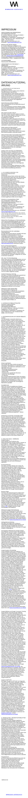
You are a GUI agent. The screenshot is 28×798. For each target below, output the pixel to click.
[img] (14, 4)
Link (6, 506)
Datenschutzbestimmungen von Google (10, 666)
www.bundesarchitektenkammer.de (15, 55)
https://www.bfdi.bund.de (7, 243)
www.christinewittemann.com (14, 42)
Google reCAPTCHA (6, 713)
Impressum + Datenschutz (14, 794)
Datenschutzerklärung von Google (18, 519)
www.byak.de (20, 54)
